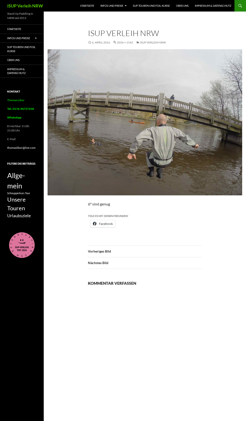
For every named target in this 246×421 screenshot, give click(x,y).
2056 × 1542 (125, 42)
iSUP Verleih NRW (25, 5)
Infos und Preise (111, 5)
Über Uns (182, 5)
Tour (27, 193)
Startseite (87, 5)
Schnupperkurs (16, 193)
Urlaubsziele (19, 215)
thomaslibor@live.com (21, 147)
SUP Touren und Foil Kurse (151, 5)
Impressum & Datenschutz (213, 5)
